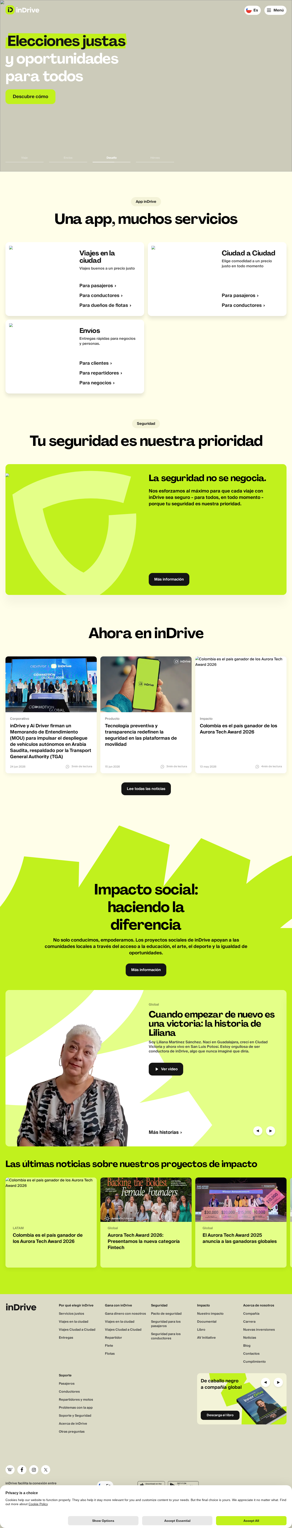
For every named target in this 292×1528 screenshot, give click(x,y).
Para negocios (95, 383)
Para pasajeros (96, 286)
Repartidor (113, 1338)
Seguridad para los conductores (166, 1336)
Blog (246, 1346)
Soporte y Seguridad (75, 1415)
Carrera (249, 1322)
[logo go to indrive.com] (22, 9)
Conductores (69, 1391)
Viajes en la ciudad (73, 1322)
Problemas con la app (76, 1407)
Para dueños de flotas (103, 305)
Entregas (66, 1338)
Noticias (249, 1338)
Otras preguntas (72, 1431)
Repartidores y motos (76, 1399)
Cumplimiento (254, 1362)
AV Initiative (206, 1338)
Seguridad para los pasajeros (166, 1324)
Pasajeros (67, 1383)
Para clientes (94, 363)
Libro (201, 1330)
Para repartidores (99, 373)
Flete (109, 1346)
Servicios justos (71, 1314)
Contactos (251, 1354)
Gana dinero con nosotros (125, 1314)
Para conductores (99, 296)
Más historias (164, 1132)
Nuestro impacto (210, 1314)
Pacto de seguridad (166, 1314)
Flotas (110, 1354)
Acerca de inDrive (73, 1423)
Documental (206, 1322)
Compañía (251, 1314)
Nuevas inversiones (259, 1330)
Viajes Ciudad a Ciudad (77, 1330)
